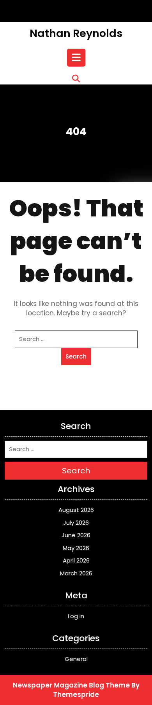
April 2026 (76, 560)
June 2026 (76, 535)
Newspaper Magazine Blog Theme (71, 685)
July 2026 (76, 523)
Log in (76, 616)
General (76, 659)
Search (76, 356)
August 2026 (76, 510)
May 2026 (76, 548)
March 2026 (76, 573)
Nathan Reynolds (76, 33)
